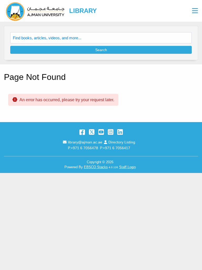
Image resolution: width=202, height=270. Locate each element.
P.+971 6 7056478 (83, 148)
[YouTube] (101, 132)
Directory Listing (121, 142)
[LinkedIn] (120, 132)
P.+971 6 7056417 (115, 148)
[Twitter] (91, 132)
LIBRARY (83, 10)
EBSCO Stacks (96, 167)
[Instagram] (110, 132)
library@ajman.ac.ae (85, 142)
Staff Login (127, 167)
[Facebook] (82, 132)
